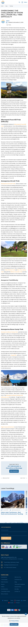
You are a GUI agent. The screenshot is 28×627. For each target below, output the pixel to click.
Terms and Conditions (20, 584)
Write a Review (4, 593)
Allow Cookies (14, 624)
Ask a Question (14, 471)
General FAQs (18, 586)
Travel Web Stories (5, 591)
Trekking (11, 6)
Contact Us (17, 591)
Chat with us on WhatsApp (14, 468)
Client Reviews (4, 582)
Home (2, 6)
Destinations (4, 577)
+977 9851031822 (13, 466)
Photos (2, 584)
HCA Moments (4, 589)
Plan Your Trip (18, 577)
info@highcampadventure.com (11, 564)
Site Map (17, 589)
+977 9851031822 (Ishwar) (10, 567)
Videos (2, 586)
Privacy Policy (15, 620)
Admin (7, 20)
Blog (6, 6)
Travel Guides (4, 579)
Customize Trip (18, 579)
